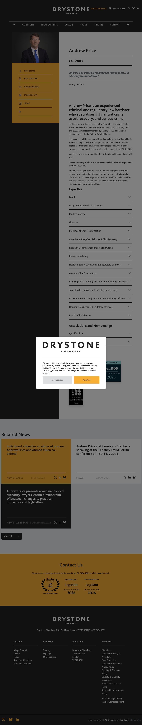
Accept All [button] (86, 380)
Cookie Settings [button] (57, 380)
